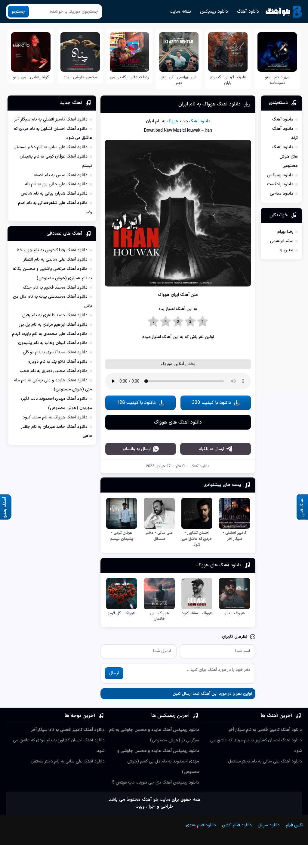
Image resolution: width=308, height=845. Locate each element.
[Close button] (260, 814)
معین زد (286, 250)
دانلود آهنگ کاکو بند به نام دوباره (58, 361)
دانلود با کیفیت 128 (136, 482)
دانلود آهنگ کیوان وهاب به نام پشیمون (53, 343)
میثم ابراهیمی (281, 241)
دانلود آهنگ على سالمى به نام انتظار (55, 259)
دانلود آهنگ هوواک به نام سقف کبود (55, 417)
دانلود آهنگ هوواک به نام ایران (209, 104)
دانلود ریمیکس (214, 11)
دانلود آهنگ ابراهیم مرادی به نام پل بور (53, 324)
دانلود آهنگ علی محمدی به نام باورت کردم (50, 334)
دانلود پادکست (280, 184)
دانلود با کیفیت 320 (211, 482)
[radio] (202, 322)
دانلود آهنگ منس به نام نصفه (61, 175)
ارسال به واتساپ (136, 609)
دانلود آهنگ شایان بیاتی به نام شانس (54, 193)
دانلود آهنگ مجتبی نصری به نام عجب (54, 371)
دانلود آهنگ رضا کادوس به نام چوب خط (52, 250)
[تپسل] (48, 814)
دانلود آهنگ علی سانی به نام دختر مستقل (51, 147)
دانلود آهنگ (248, 11)
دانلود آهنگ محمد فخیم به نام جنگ (55, 287)
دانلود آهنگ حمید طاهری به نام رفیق (55, 315)
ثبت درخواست (264, 799)
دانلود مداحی (281, 193)
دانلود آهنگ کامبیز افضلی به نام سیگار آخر (51, 119)
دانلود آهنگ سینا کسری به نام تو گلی (55, 352)
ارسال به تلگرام (211, 609)
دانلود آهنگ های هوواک (178, 502)
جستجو (18, 11)
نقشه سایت (180, 11)
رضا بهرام (285, 232)
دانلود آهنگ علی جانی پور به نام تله (56, 184)
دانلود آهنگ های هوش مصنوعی (285, 156)
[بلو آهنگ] (284, 12)
